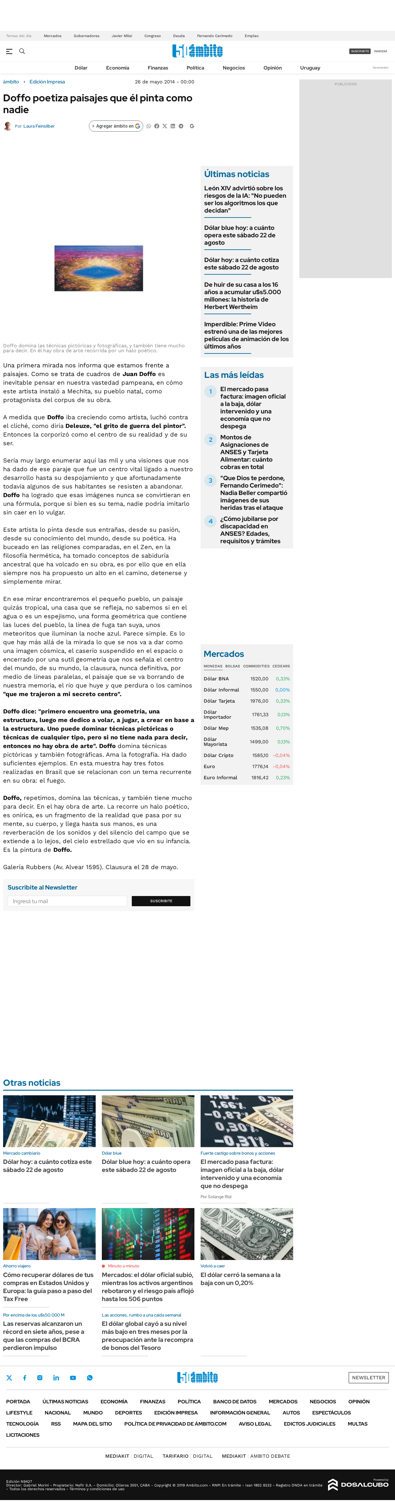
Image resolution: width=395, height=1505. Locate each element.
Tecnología (22, 1424)
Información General (240, 1413)
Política (195, 68)
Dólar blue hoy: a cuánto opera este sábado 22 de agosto (240, 235)
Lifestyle (19, 1413)
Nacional (58, 1413)
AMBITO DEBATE (256, 1456)
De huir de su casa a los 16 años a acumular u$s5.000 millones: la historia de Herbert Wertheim (242, 296)
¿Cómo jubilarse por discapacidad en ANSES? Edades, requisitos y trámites (250, 530)
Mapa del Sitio (92, 1424)
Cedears (281, 666)
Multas (358, 1424)
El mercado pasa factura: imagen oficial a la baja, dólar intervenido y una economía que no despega (253, 407)
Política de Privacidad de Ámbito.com (175, 1424)
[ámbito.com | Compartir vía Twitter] (164, 126)
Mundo (93, 1413)
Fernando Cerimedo (214, 36)
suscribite (360, 51)
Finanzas (158, 68)
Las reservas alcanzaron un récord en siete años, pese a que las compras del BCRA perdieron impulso (43, 1336)
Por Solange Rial (216, 1196)
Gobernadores (86, 36)
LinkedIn (56, 1377)
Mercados (52, 36)
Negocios (234, 68)
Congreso (152, 36)
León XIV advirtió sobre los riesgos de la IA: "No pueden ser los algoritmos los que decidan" (245, 199)
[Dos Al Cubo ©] (358, 1485)
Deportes (128, 1413)
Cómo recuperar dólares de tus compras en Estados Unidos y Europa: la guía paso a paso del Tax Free (48, 1287)
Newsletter (381, 67)
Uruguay (310, 68)
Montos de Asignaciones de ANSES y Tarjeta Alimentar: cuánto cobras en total (246, 452)
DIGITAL (129, 1456)
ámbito (11, 81)
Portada (18, 1401)
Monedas (213, 666)
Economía (117, 68)
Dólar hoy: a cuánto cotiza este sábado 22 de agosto (241, 263)
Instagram (40, 1377)
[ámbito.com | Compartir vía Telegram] (180, 126)
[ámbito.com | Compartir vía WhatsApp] (148, 126)
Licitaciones (23, 1435)
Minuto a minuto (123, 1266)
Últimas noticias (65, 1401)
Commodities (256, 666)
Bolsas (232, 666)
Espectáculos (331, 1413)
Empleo (252, 36)
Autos (291, 1413)
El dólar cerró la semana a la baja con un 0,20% (241, 1279)
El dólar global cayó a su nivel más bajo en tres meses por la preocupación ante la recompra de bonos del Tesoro (147, 1336)
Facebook (24, 1377)
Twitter (9, 1377)
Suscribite (161, 901)
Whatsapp (90, 1377)
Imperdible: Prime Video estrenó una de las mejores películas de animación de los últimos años (246, 335)
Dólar (81, 68)
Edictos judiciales (309, 1424)
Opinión (273, 68)
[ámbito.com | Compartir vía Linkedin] (172, 126)
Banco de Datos (234, 1401)
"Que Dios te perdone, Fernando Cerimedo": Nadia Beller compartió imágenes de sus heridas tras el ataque (253, 493)
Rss (56, 1424)
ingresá (380, 51)
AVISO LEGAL (255, 1424)
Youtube (73, 1378)
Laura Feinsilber (39, 126)
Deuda (179, 36)
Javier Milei (122, 36)
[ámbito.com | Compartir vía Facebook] (156, 126)
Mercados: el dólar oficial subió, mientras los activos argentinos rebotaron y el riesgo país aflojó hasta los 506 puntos (148, 1287)
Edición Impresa (176, 1413)
